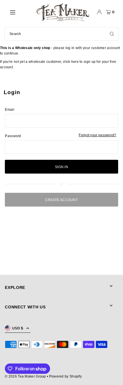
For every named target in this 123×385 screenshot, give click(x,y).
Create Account (61, 200)
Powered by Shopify (65, 376)
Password (13, 136)
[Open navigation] (20, 12)
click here (71, 62)
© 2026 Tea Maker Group (25, 376)
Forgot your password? (97, 135)
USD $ (17, 328)
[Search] (112, 34)
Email (9, 110)
